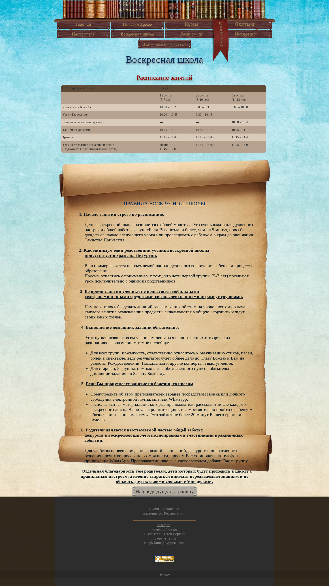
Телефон (163, 525)
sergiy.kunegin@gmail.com (164, 542)
